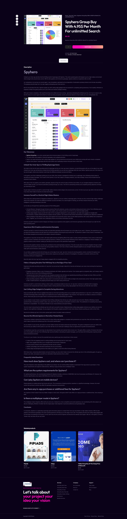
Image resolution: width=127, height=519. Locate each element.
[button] (59, 17)
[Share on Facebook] (17, 16)
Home (66, 15)
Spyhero (70, 54)
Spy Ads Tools (72, 15)
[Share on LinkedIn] (17, 24)
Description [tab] (63, 60)
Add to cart (88, 47)
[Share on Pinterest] (17, 21)
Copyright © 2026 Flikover (28, 516)
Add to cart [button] (27, 467)
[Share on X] (17, 19)
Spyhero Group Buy (77, 54)
